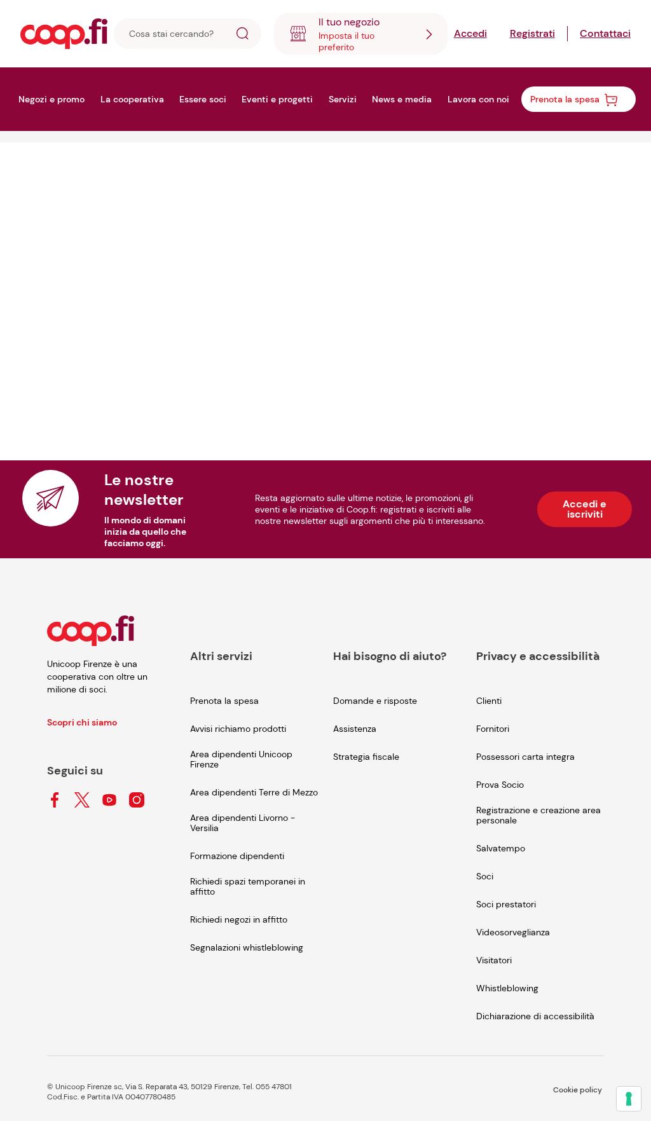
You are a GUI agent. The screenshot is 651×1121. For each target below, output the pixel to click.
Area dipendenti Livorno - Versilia (242, 823)
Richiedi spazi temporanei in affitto (247, 886)
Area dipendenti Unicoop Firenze (241, 759)
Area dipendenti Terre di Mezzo (254, 792)
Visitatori (494, 960)
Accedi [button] (470, 33)
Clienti (489, 701)
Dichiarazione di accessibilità (535, 1016)
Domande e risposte (375, 701)
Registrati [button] (532, 33)
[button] (242, 35)
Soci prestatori (506, 904)
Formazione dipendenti (237, 856)
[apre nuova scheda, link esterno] (54, 800)
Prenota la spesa (224, 701)
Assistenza (354, 729)
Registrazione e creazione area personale (538, 815)
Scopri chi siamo (82, 722)
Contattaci (605, 33)
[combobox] (361, 34)
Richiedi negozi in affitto (238, 919)
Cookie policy (577, 1090)
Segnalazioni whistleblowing (246, 947)
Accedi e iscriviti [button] (584, 509)
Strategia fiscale (366, 757)
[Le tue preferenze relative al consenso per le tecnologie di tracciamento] (629, 1099)
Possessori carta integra (525, 757)
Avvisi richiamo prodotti (238, 729)
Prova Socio (500, 785)
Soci (484, 876)
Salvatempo (500, 848)
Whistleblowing (507, 988)
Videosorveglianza (513, 932)
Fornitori (492, 729)
